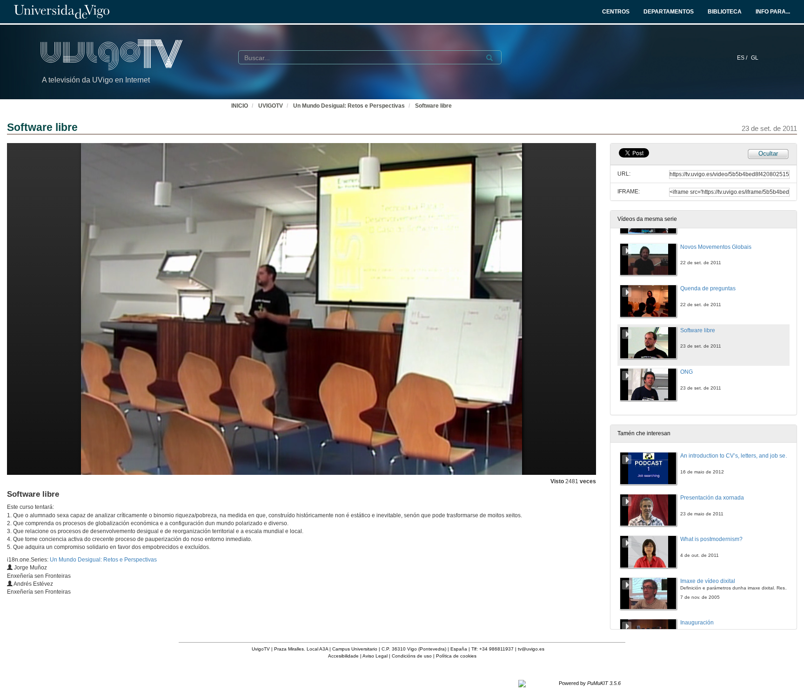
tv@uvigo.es (531, 648)
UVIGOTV (270, 106)
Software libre (433, 106)
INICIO (239, 106)
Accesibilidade (343, 655)
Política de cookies (456, 655)
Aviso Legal (375, 655)
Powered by (590, 683)
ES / (743, 58)
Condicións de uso (412, 655)
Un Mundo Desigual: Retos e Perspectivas (349, 106)
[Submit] (489, 58)
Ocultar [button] (768, 153)
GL (754, 58)
